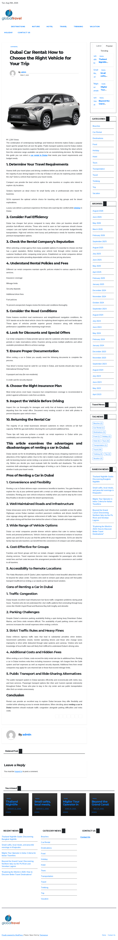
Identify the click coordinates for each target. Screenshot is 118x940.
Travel (64, 27)
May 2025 (97, 266)
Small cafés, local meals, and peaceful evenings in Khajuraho (103, 490)
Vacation (95, 27)
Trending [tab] (104, 51)
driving (77, 208)
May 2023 (97, 388)
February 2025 (99, 278)
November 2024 (99, 297)
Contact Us (24, 33)
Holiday (8, 33)
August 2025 (98, 248)
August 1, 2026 (42, 808)
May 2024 (97, 333)
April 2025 (97, 272)
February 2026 (99, 235)
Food (95, 144)
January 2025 (98, 284)
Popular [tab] (109, 46)
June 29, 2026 (70, 808)
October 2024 (98, 303)
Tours (103, 84)
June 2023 (97, 382)
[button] (114, 29)
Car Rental (14, 46)
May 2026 (97, 223)
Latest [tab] (98, 46)
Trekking (79, 27)
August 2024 (98, 315)
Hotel (50, 27)
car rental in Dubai (39, 155)
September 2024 (100, 309)
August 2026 (98, 211)
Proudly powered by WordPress (12, 935)
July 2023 (97, 376)
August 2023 (98, 370)
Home (104, 935)
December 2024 (99, 290)
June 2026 (97, 217)
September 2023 (100, 364)
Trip (94, 187)
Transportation (99, 169)
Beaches (96, 126)
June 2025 (97, 260)
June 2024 (97, 327)
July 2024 (97, 321)
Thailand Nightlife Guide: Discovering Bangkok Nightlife (103, 479)
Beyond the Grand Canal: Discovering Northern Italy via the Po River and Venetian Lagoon (103, 515)
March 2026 (98, 229)
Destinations (18, 27)
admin (23, 72)
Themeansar (44, 935)
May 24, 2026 (99, 808)
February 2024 (99, 339)
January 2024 (98, 345)
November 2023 (99, 358)
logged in (18, 771)
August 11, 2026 (14, 808)
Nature (36, 27)
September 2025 (100, 241)
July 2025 (97, 254)
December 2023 (99, 352)
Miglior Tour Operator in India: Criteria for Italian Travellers (102, 501)
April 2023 (97, 394)
